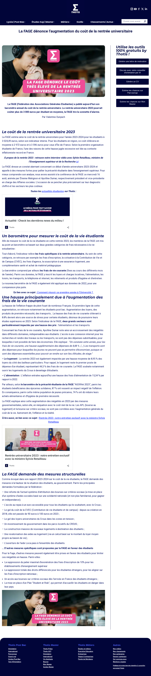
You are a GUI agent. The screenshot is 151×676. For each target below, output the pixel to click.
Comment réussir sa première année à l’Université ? (65, 292)
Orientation (12, 649)
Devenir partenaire (119, 656)
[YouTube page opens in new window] (135, 9)
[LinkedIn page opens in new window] (145, 9)
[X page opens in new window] (142, 9)
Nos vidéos (117, 649)
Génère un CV (132, 82)
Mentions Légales (119, 662)
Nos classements (119, 651)
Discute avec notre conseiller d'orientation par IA (132, 71)
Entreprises (82, 654)
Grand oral (12, 656)
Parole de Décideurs (85, 659)
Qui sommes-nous (119, 659)
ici (77, 161)
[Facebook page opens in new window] (138, 9)
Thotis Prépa (47, 649)
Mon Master (47, 664)
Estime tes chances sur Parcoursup (132, 91)
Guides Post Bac (14, 659)
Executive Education (85, 651)
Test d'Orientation (14, 662)
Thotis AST (47, 651)
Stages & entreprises (85, 656)
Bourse (45, 662)
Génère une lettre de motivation (132, 61)
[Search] (145, 21)
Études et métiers (84, 649)
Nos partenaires (118, 654)
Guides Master (48, 667)
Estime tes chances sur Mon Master (132, 103)
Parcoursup (12, 654)
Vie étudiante (48, 659)
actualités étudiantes (53, 191)
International (12, 651)
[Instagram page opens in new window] (131, 9)
